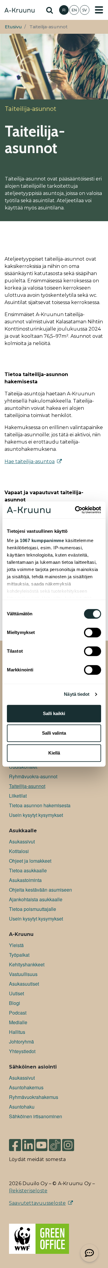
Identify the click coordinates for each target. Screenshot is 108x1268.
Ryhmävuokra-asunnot (33, 776)
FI (63, 10)
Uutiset (16, 993)
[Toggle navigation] (99, 9)
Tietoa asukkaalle (28, 870)
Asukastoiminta (25, 880)
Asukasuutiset (24, 983)
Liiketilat (18, 795)
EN (74, 10)
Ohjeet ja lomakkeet (30, 860)
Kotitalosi (19, 851)
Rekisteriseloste (28, 1191)
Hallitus (17, 1031)
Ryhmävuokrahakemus (33, 1097)
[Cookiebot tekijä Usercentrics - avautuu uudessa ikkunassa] (76, 510)
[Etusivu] (19, 11)
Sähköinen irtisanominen (35, 1116)
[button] (89, 1253)
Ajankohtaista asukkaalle (35, 899)
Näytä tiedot (76, 694)
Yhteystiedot (22, 1051)
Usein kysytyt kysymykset (36, 814)
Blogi (14, 1003)
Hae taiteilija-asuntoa (29, 461)
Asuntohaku (21, 1106)
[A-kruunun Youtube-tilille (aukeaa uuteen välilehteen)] (41, 1145)
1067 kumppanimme (42, 540)
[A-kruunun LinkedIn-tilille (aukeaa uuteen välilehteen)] (28, 1145)
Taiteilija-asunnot (27, 786)
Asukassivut (22, 841)
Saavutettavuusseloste (37, 1203)
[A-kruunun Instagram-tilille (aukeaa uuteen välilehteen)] (72, 1145)
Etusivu (13, 27)
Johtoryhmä (21, 1041)
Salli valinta (54, 733)
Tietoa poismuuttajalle (32, 908)
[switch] (92, 632)
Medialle (18, 1022)
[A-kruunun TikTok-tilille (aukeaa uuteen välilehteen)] (55, 1145)
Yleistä (16, 945)
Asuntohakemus (26, 1087)
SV (84, 10)
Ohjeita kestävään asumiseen (40, 889)
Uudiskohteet (23, 766)
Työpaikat (19, 954)
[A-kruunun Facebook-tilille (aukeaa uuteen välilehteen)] (15, 1145)
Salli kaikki (54, 713)
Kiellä (54, 752)
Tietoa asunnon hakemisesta (39, 805)
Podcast (17, 1012)
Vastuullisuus (23, 974)
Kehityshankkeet (26, 964)
